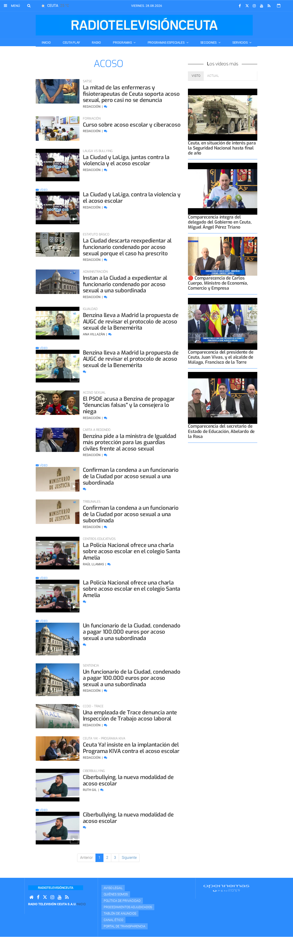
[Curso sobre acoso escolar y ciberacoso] (57, 128)
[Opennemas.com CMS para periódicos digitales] (226, 888)
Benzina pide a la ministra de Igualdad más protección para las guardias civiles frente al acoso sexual (129, 442)
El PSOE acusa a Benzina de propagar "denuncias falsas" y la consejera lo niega (129, 405)
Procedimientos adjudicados (128, 907)
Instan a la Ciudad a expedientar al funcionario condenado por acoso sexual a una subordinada (125, 284)
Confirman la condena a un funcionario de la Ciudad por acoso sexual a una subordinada (131, 476)
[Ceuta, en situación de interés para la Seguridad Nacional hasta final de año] (222, 115)
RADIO (96, 42)
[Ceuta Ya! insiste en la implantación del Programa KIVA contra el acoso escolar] (57, 748)
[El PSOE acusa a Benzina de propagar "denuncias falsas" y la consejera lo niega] (57, 402)
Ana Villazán (94, 334)
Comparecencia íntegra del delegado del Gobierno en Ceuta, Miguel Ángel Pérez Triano (219, 222)
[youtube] (261, 5)
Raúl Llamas (94, 564)
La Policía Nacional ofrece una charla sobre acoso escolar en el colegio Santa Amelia (131, 551)
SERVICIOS (240, 42)
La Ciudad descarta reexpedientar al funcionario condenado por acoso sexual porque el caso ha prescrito (127, 247)
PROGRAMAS (122, 42)
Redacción (92, 106)
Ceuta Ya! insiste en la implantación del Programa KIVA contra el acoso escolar (131, 748)
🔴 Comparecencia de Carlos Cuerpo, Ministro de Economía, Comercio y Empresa (218, 283)
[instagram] (254, 5)
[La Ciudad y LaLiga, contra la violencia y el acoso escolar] (57, 208)
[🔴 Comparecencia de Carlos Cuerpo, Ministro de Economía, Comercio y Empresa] (222, 256)
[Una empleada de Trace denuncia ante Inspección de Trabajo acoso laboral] (57, 716)
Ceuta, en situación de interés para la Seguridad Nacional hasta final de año (222, 148)
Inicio (46, 42)
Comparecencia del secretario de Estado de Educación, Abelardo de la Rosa (221, 431)
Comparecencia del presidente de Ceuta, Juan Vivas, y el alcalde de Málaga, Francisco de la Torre (220, 357)
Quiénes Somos (116, 894)
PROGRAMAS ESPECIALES (166, 42)
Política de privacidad (122, 900)
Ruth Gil (90, 790)
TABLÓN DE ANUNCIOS (120, 913)
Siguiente (129, 857)
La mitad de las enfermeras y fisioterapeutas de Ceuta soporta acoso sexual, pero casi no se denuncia (131, 94)
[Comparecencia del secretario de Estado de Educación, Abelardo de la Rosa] (222, 398)
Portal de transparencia (124, 926)
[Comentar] (105, 106)
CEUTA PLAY (71, 42)
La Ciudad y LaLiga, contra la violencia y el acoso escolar (131, 198)
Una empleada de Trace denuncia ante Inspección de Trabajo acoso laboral (130, 716)
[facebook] (239, 5)
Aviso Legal (113, 888)
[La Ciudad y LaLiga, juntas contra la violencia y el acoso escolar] (57, 165)
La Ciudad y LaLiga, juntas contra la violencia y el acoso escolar (126, 160)
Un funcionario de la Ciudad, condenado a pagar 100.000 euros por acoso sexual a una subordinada (131, 632)
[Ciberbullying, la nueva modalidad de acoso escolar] (57, 785)
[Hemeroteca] (278, 5)
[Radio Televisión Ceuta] (144, 25)
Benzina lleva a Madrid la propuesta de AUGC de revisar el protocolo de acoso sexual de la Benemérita (131, 321)
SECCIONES (208, 42)
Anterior (86, 857)
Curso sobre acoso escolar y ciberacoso (132, 124)
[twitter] (247, 5)
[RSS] (269, 5)
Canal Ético (113, 920)
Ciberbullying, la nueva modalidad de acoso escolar (128, 780)
